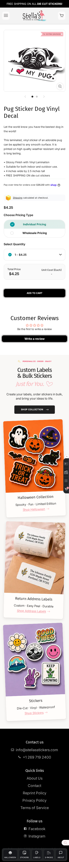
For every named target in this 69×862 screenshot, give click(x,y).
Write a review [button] (34, 339)
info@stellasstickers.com (37, 750)
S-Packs (49, 857)
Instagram (37, 836)
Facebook (37, 829)
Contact (34, 785)
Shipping (17, 197)
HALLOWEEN (10, 857)
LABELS (36, 857)
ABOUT (61, 857)
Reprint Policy (34, 793)
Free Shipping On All (34, 3)
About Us (35, 778)
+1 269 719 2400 (37, 757)
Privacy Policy (34, 800)
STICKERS (24, 857)
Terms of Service (34, 808)
